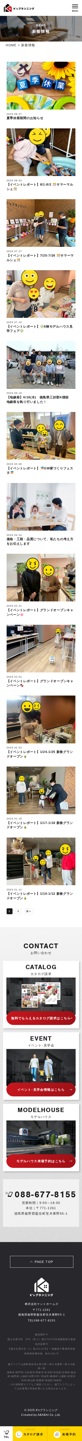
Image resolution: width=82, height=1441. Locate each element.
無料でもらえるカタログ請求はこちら (41, 1018)
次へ (28, 911)
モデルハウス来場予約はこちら (40, 1161)
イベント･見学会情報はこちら (41, 1089)
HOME (11, 45)
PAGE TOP (44, 1262)
